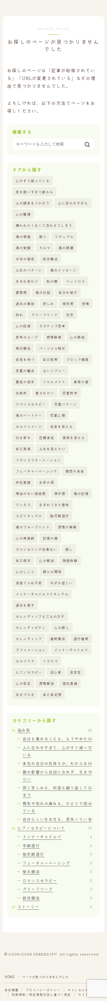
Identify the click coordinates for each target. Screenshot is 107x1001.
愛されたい (44, 392)
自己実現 (23, 448)
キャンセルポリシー (83, 990)
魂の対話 (43, 292)
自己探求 (23, 560)
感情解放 (46, 683)
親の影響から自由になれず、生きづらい (57, 775)
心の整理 (23, 214)
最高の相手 (25, 381)
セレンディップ (29, 638)
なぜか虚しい (61, 582)
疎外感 (60, 493)
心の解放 (46, 560)
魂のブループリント (33, 526)
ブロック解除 (77, 359)
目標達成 (46, 437)
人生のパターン (29, 270)
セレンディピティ (31, 627)
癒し (69, 549)
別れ (19, 314)
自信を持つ (25, 359)
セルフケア (25, 660)
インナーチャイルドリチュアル (42, 593)
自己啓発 (50, 359)
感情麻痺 (54, 337)
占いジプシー (54, 370)
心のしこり (25, 571)
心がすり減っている (33, 180)
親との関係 (52, 571)
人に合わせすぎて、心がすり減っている (57, 751)
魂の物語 (23, 236)
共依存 (21, 392)
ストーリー (54, 906)
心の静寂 (77, 337)
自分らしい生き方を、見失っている (57, 819)
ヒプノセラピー (29, 672)
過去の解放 (25, 303)
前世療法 (50, 258)
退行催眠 (81, 638)
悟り (43, 236)
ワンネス (23, 504)
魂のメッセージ (63, 270)
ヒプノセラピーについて (54, 828)
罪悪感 (21, 292)
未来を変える (61, 426)
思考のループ (27, 337)
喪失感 (68, 303)
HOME (10, 976)
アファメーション (31, 649)
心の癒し (61, 627)
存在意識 (23, 482)
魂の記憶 (81, 493)
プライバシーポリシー (43, 990)
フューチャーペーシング (36, 471)
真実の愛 (81, 381)
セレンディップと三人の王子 (40, 616)
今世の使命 (25, 258)
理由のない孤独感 (31, 493)
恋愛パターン (65, 404)
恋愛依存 (70, 392)
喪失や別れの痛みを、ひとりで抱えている (57, 807)
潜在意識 (70, 683)
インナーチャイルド (71, 649)
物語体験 (70, 560)
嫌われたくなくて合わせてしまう (44, 225)
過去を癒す (25, 605)
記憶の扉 (50, 538)
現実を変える (73, 437)
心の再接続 (25, 538)
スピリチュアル (29, 515)
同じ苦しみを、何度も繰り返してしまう (57, 791)
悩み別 (54, 730)
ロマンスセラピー (31, 404)
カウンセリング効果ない (36, 549)
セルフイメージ (29, 426)
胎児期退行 (59, 515)
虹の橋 (52, 281)
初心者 (56, 672)
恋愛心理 (57, 415)
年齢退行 (57, 845)
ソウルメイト (54, 381)
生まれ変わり (27, 281)
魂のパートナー (29, 415)
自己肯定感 (52, 694)
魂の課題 (66, 247)
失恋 (70, 314)
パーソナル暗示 (52, 348)
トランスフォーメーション (38, 459)
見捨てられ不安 (29, 582)
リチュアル (64, 236)
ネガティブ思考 (52, 325)
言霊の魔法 (25, 370)
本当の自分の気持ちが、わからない (57, 763)
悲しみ (48, 303)
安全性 (75, 672)
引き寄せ (23, 437)
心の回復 (23, 325)
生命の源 (46, 482)
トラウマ (50, 660)
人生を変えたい (52, 448)
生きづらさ (25, 694)
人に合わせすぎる (73, 202)
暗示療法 (23, 348)
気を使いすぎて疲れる (34, 191)
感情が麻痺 (67, 526)
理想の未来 (74, 471)
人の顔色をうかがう (33, 202)
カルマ (45, 247)
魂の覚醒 (23, 247)
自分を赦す (67, 292)
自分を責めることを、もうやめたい (57, 739)
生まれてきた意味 (54, 504)
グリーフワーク (44, 314)
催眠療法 (57, 638)
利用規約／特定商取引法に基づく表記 (41, 994)
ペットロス (75, 281)
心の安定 (23, 683)
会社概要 (12, 990)
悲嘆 (85, 303)
